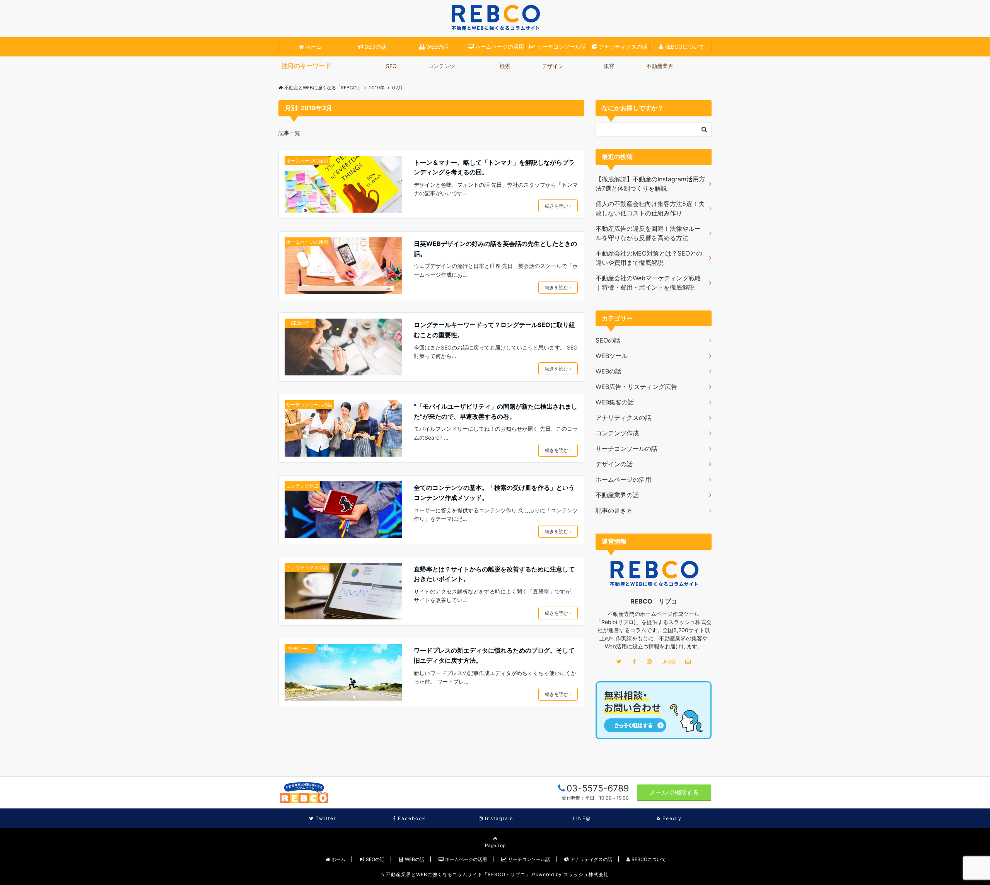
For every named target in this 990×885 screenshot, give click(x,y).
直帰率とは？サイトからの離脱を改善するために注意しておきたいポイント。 (494, 574)
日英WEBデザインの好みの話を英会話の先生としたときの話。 (495, 248)
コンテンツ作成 (302, 486)
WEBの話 (437, 46)
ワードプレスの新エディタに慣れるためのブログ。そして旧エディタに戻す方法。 (494, 655)
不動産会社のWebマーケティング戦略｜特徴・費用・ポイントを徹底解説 (648, 282)
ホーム (314, 46)
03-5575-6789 (598, 788)
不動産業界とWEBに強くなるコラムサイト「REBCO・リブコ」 (458, 874)
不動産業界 (659, 66)
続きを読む (556, 206)
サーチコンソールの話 (309, 405)
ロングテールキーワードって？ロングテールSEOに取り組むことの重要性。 (494, 330)
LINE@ (668, 662)
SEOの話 (375, 46)
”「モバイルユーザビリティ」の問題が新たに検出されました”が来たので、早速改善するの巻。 (495, 411)
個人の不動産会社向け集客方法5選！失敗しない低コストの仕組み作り (650, 208)
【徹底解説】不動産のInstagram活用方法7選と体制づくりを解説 (650, 183)
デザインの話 (614, 464)
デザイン (552, 66)
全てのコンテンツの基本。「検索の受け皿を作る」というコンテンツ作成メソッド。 (494, 492)
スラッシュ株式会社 (586, 874)
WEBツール (300, 648)
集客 (609, 66)
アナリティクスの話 (623, 46)
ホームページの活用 (499, 46)
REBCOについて (684, 46)
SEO (391, 66)
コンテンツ (441, 66)
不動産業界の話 (617, 495)
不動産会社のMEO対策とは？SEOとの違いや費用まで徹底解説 (649, 257)
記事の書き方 (614, 510)
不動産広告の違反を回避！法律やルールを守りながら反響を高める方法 (648, 233)
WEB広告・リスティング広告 (636, 386)
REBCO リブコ (653, 601)
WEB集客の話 (615, 402)
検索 (505, 66)
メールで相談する (674, 792)
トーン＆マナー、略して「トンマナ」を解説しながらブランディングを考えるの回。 (494, 167)
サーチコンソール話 (561, 46)
